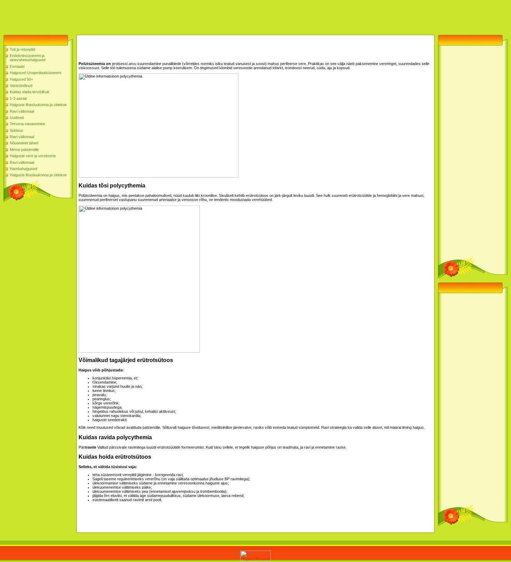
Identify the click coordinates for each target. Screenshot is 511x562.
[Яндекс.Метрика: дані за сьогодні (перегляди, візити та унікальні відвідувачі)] (255, 556)
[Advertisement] (126, 15)
